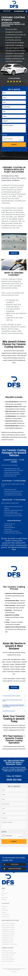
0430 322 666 (6, 11)
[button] (26, 11)
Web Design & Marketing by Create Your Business (16, 969)
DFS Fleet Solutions (9, 968)
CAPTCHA (4, 134)
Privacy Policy (14, 971)
